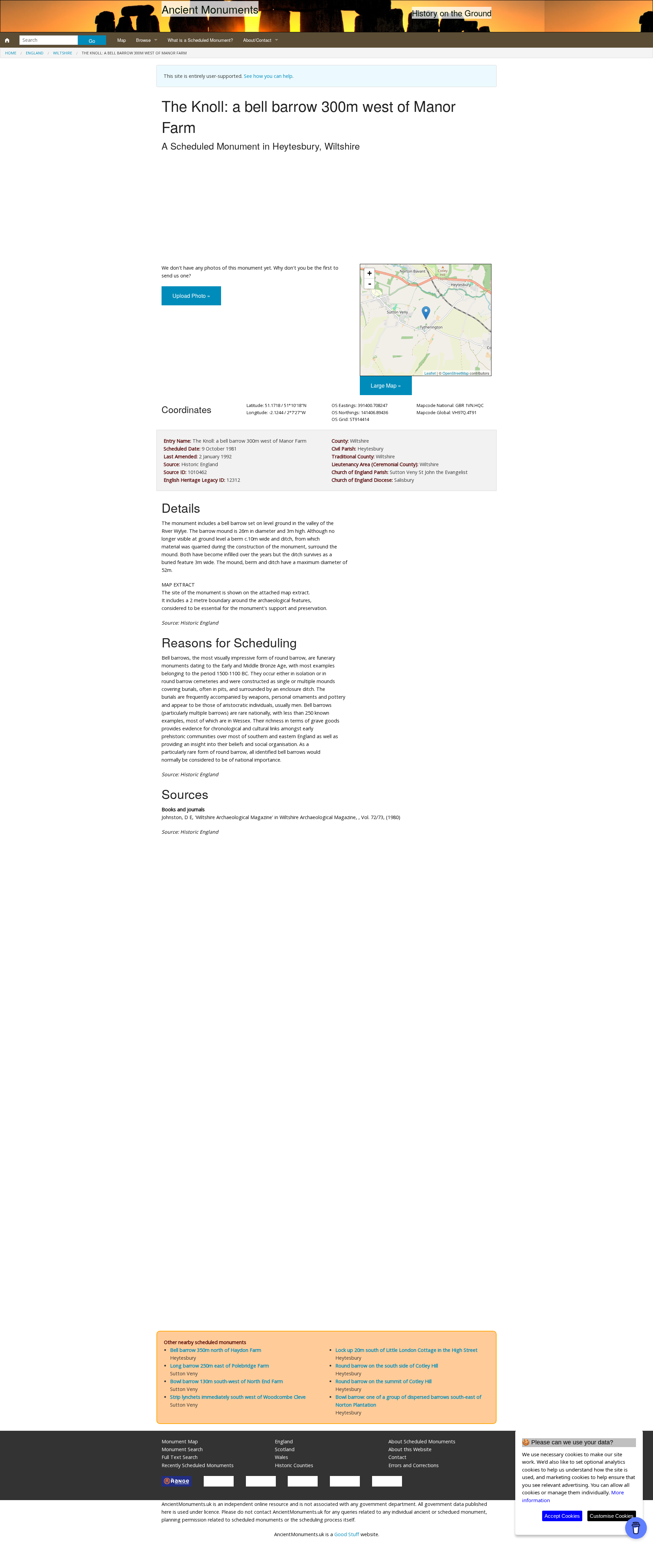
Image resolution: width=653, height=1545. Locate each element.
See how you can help (268, 76)
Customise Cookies (612, 1516)
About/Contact (257, 40)
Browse (143, 40)
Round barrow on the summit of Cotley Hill (383, 1381)
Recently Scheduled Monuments (198, 1465)
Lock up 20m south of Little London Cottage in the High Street (406, 1350)
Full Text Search (180, 1457)
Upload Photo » (191, 296)
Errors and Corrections (413, 1465)
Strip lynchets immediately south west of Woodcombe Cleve (238, 1397)
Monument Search (182, 1449)
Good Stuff (346, 1534)
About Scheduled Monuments (421, 1441)
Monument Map (180, 1441)
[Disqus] (326, 1045)
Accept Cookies (562, 1516)
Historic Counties (294, 1465)
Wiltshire (62, 52)
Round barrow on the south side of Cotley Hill (386, 1365)
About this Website (410, 1449)
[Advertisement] (326, 209)
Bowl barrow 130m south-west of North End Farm (226, 1381)
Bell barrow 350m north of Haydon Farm (215, 1350)
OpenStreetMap (455, 373)
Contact (397, 1457)
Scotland (285, 1449)
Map (121, 40)
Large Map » (386, 385)
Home (10, 52)
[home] (7, 40)
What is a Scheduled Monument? (200, 40)
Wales (281, 1457)
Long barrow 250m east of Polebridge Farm (219, 1365)
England (35, 52)
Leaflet (430, 373)
